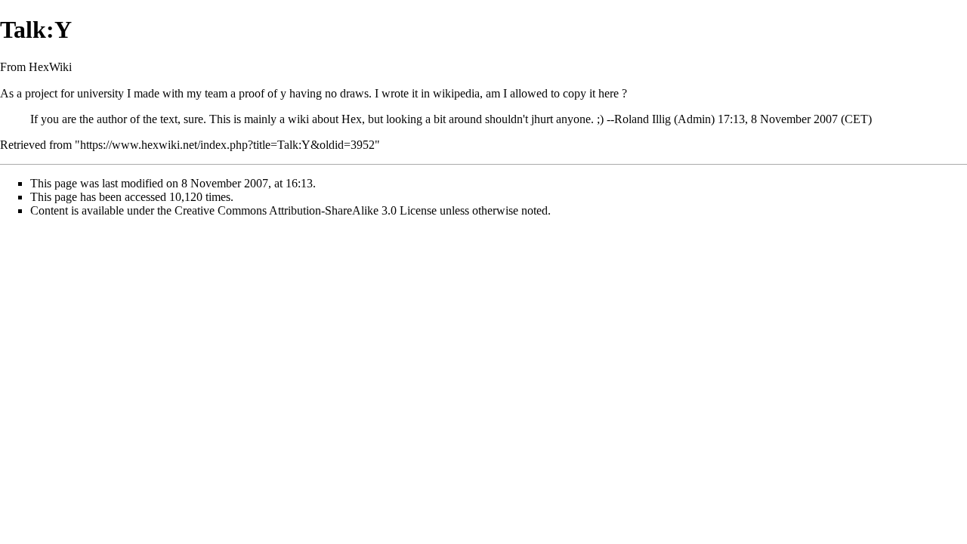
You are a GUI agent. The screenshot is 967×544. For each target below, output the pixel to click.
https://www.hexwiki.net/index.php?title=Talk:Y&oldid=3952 (227, 144)
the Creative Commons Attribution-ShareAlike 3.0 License (297, 210)
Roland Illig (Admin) (664, 119)
